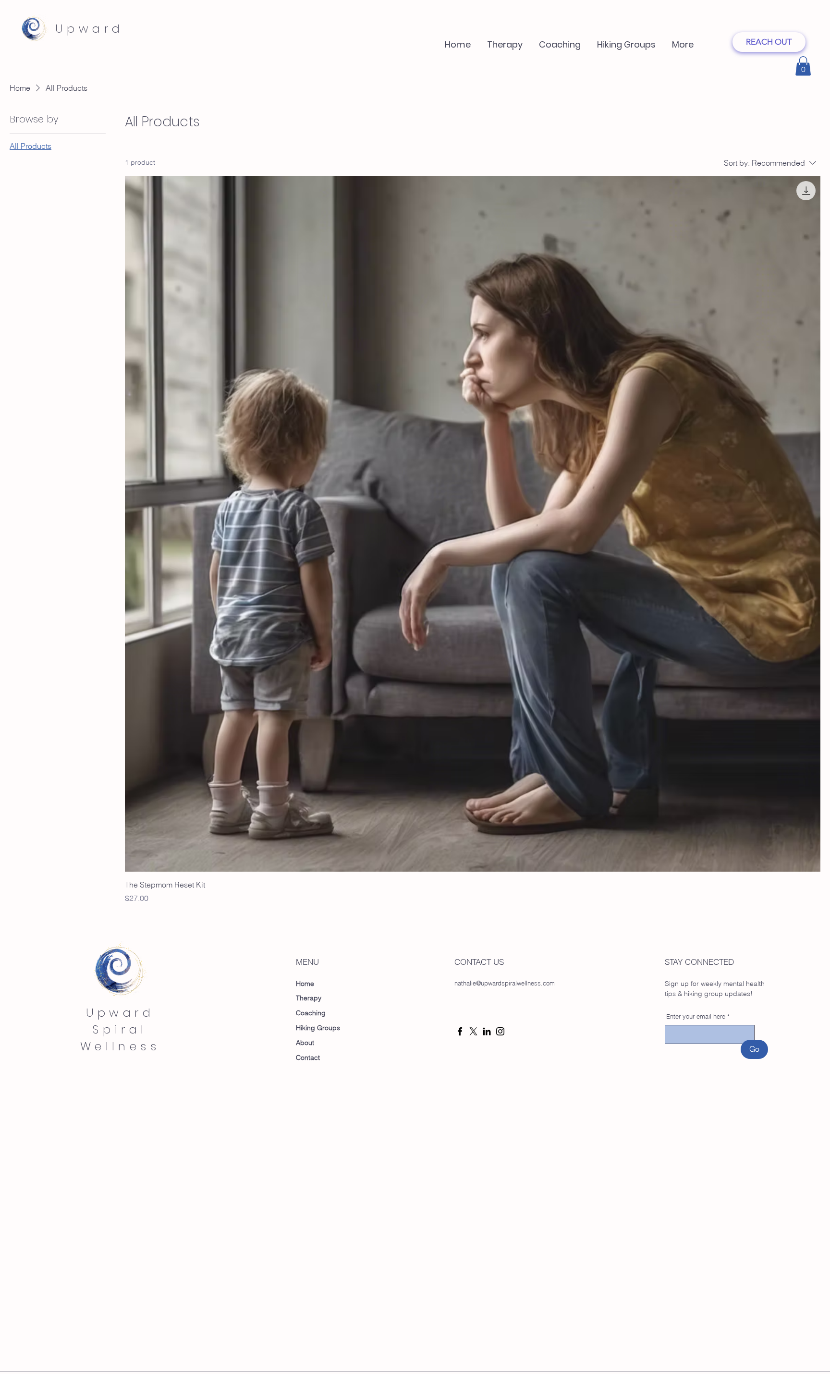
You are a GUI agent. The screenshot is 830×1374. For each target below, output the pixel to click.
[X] (473, 1031)
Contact (308, 1057)
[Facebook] (459, 1031)
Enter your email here (695, 1016)
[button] (560, 40)
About (305, 1042)
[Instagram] (500, 1031)
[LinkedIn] (486, 1031)
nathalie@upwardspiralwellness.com (504, 983)
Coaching (311, 1013)
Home (305, 983)
